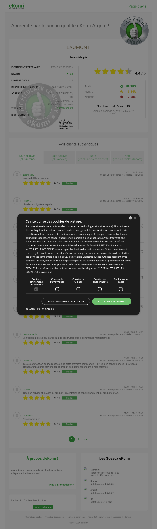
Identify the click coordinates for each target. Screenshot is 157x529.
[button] (40, 309)
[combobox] (130, 217)
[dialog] (78, 264)
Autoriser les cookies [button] (112, 301)
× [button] (135, 218)
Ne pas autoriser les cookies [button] (66, 301)
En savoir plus (44, 271)
